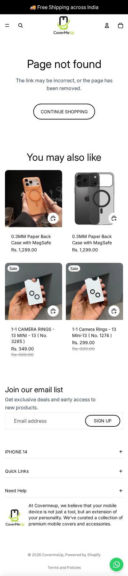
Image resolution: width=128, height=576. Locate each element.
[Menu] (7, 25)
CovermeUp (52, 554)
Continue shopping (64, 111)
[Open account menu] (107, 25)
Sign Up (103, 420)
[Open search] (20, 25)
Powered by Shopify (83, 554)
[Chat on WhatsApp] (116, 564)
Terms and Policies (64, 567)
